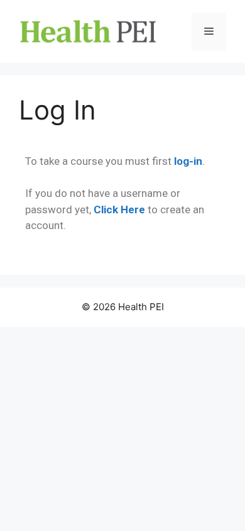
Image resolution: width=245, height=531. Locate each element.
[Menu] (209, 31)
